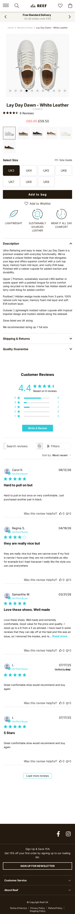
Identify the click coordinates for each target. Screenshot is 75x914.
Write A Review (37, 428)
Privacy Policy (37, 908)
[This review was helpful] (60, 513)
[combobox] (56, 455)
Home (11, 27)
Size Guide (65, 160)
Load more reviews (37, 775)
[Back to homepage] (38, 5)
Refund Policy (55, 908)
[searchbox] (20, 446)
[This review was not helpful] (67, 513)
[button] (5, 17)
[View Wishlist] (60, 6)
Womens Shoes (25, 27)
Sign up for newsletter (37, 865)
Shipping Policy (38, 911)
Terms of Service (18, 908)
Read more (59, 636)
